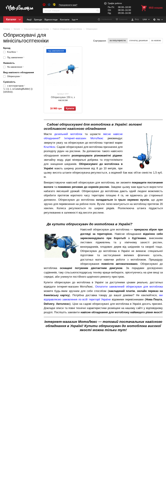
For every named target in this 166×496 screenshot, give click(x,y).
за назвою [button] (156, 40)
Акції (29, 19)
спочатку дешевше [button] (138, 40)
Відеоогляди (51, 19)
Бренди (38, 19)
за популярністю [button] (118, 40)
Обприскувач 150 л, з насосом (63, 98)
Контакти (64, 19)
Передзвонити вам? (68, 5)
